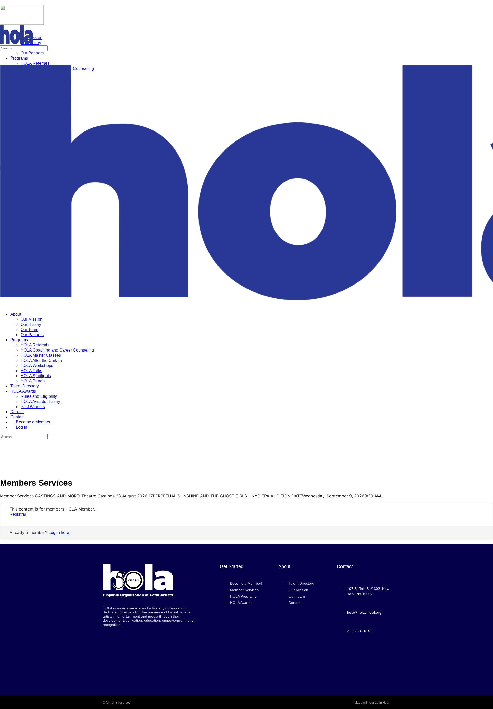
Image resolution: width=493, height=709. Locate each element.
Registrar (18, 514)
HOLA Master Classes (41, 355)
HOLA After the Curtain (41, 360)
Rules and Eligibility (39, 396)
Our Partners (32, 335)
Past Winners (33, 406)
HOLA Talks (31, 370)
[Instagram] (378, 654)
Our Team (29, 329)
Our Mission (31, 319)
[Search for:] (24, 47)
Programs (19, 340)
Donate (17, 412)
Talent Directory (24, 386)
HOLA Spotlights (36, 376)
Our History (31, 324)
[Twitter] (363, 667)
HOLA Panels (33, 381)
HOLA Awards (23, 391)
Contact (17, 417)
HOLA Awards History (40, 401)
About (15, 314)
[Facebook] (349, 654)
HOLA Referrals (35, 345)
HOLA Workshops (37, 365)
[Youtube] (363, 654)
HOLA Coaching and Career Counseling (57, 350)
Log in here (59, 532)
